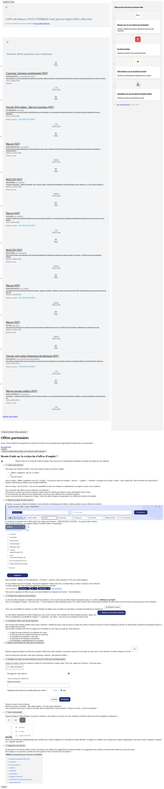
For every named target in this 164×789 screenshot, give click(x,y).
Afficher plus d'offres (10, 416)
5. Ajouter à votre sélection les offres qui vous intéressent (25, 643)
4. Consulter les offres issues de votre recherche (22, 621)
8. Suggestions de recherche (15, 745)
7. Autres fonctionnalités (14, 712)
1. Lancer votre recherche (14, 465)
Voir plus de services (123, 104)
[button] (56, 76)
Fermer (4, 449)
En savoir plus (6, 447)
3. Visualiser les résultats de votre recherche (20, 596)
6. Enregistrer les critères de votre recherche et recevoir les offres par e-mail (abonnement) (35, 659)
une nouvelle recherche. (42, 23)
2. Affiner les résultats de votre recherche (19, 500)
